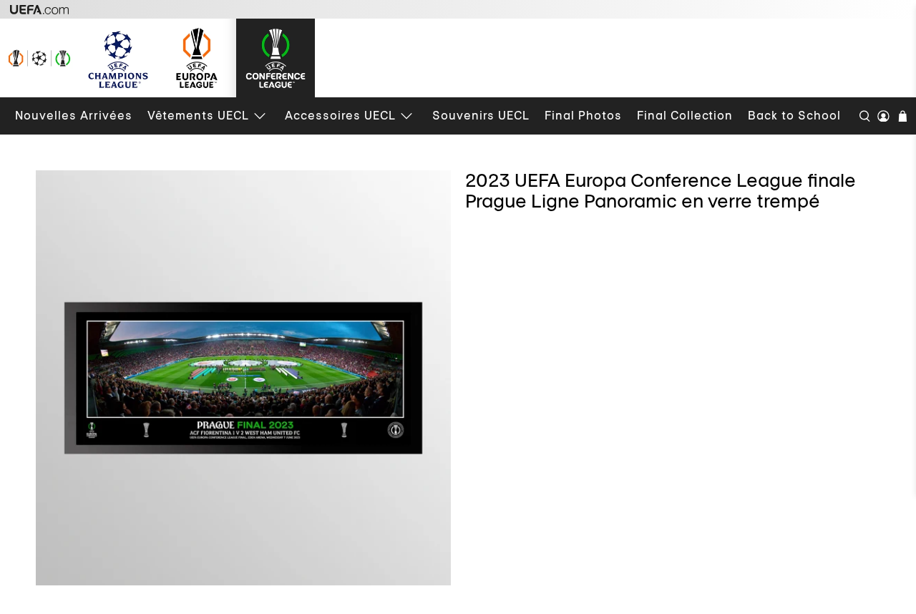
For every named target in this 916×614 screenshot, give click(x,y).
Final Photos (583, 115)
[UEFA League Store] (39, 58)
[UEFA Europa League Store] (196, 58)
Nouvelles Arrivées (73, 115)
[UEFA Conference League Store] (275, 58)
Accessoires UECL (340, 115)
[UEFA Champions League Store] (118, 58)
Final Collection (685, 115)
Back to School (794, 115)
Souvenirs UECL (481, 115)
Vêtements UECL (198, 115)
